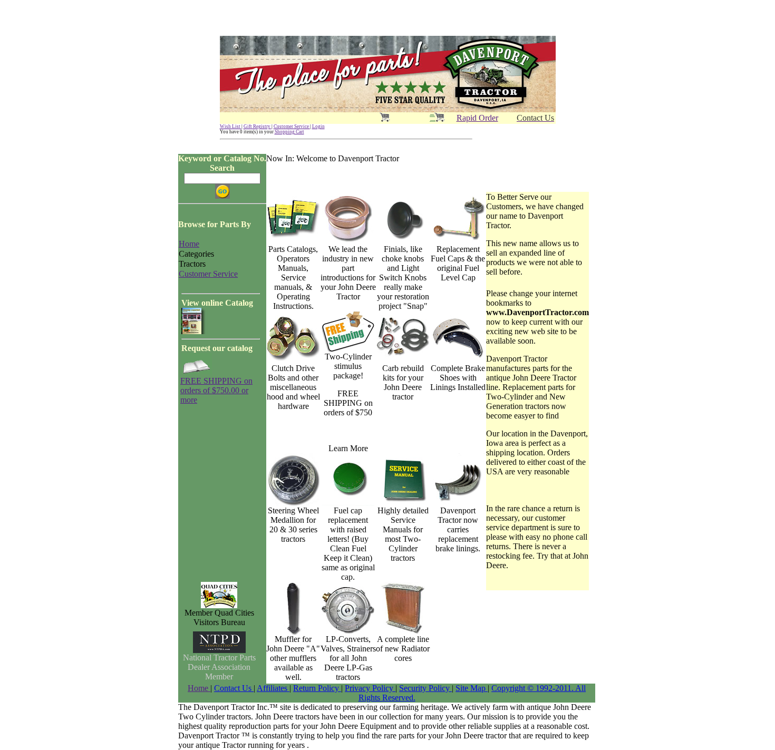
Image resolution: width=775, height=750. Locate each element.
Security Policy (425, 688)
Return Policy (317, 688)
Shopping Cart (289, 131)
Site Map (472, 688)
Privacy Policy (370, 688)
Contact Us (234, 688)
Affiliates (273, 688)
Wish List (230, 126)
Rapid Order (477, 117)
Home (199, 688)
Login (318, 126)
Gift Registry (258, 126)
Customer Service (292, 126)
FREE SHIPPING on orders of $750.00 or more (216, 390)
